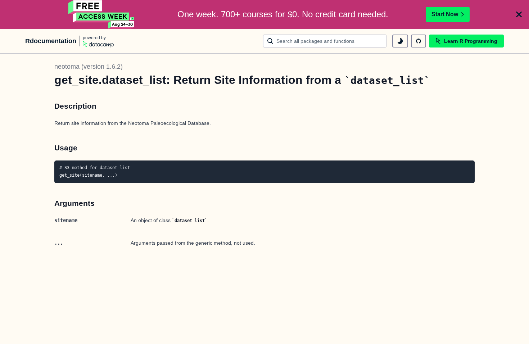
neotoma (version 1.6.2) (88, 66)
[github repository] (418, 41)
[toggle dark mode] (400, 41)
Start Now (444, 14)
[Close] (519, 14)
